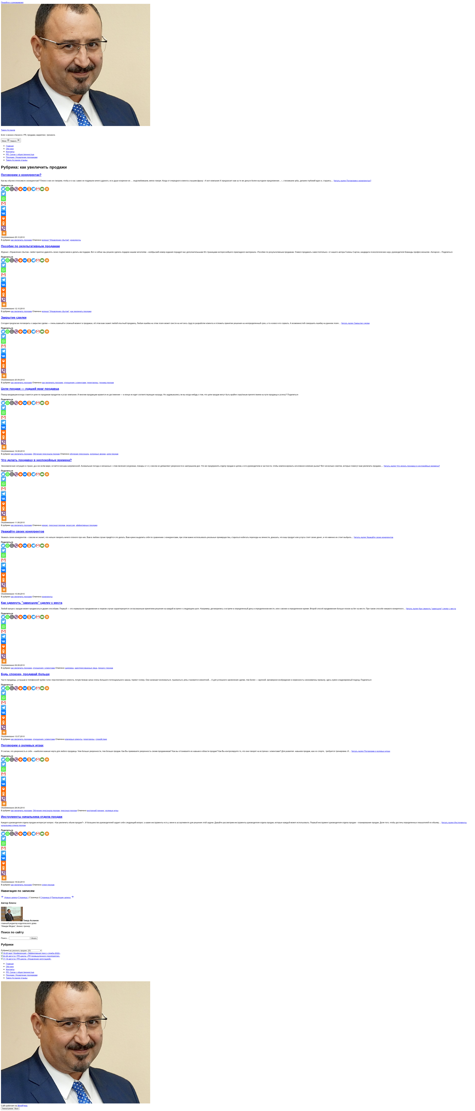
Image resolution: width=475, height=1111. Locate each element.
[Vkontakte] (25, 189)
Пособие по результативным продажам (30, 246)
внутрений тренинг (95, 810)
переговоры (92, 382)
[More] (47, 189)
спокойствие (101, 739)
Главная (10, 145)
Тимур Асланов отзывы (16, 160)
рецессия (70, 525)
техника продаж (106, 382)
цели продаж (112, 453)
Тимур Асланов (8, 130)
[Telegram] (33, 189)
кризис (45, 525)
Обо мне (10, 148)
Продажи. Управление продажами (21, 157)
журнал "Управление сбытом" (55, 240)
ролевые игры (111, 810)
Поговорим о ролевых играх (22, 745)
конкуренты (75, 240)
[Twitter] (3, 189)
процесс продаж (105, 667)
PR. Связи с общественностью (20, 154)
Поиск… (5, 938)
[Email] (42, 189)
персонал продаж (57, 525)
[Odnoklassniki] (29, 189)
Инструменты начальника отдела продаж (31, 816)
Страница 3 (45, 897)
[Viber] (16, 189)
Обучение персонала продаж (46, 453)
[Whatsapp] (7, 189)
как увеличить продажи (21, 240)
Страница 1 (23, 897)
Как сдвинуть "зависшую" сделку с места (31, 602)
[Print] (20, 189)
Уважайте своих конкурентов (22, 531)
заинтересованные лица (86, 667)
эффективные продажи (86, 525)
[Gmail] (38, 189)
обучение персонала (79, 453)
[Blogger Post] (12, 189)
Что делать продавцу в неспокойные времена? (36, 460)
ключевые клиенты (73, 739)
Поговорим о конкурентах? (21, 174)
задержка (69, 667)
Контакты (10, 151)
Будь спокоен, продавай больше (25, 674)
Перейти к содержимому (12, 2)
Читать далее (352, 180)
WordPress (22, 1105)
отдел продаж (48, 884)
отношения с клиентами (75, 382)
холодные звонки (98, 453)
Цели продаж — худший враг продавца (30, 388)
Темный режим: (8, 1108)
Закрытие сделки (13, 317)
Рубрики (5, 950)
